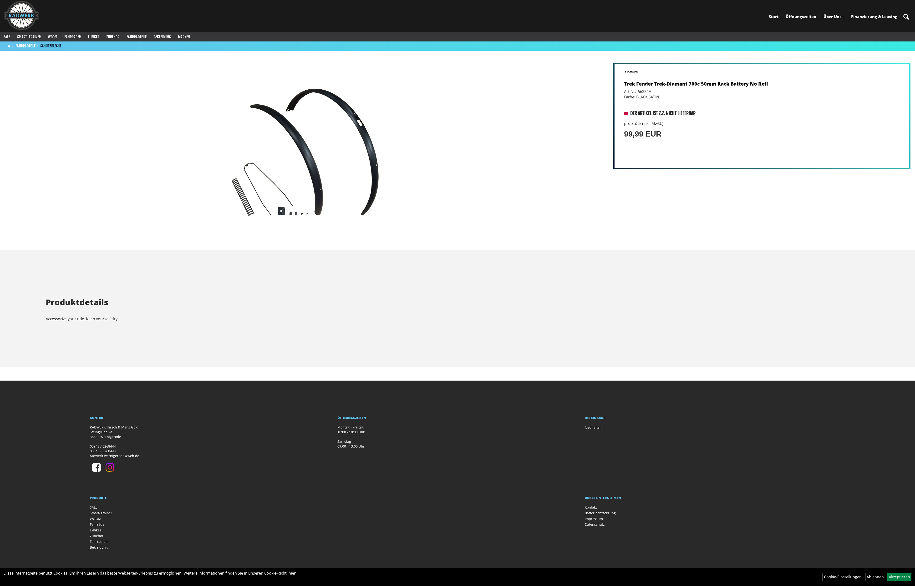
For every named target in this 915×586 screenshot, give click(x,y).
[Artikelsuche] (906, 17)
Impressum (594, 518)
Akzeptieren (899, 577)
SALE (7, 37)
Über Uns (833, 16)
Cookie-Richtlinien (280, 573)
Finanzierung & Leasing (874, 16)
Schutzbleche (50, 46)
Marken (184, 37)
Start (773, 16)
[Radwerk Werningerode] (21, 15)
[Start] (9, 46)
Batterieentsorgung (600, 513)
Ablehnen (875, 577)
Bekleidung (162, 37)
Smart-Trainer (29, 37)
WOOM (52, 37)
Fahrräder (72, 37)
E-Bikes (93, 37)
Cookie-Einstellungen (843, 577)
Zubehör (112, 37)
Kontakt (591, 507)
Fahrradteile (137, 37)
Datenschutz (595, 524)
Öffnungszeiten (801, 16)
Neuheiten (593, 427)
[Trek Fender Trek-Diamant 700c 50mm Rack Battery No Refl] (305, 152)
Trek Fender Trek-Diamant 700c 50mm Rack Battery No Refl (696, 84)
